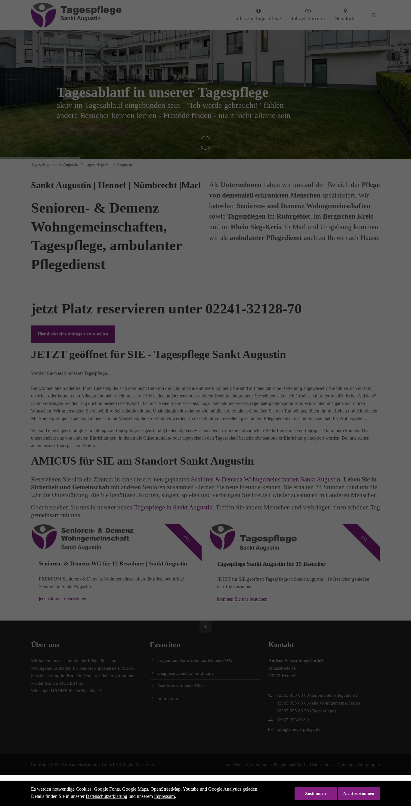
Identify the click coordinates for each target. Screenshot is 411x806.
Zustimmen (315, 793)
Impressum (164, 796)
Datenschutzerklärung (106, 796)
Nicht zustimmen (358, 793)
